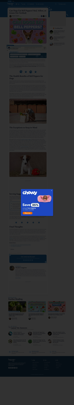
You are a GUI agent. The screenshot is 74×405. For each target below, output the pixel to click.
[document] (37, 202)
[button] (51, 190)
